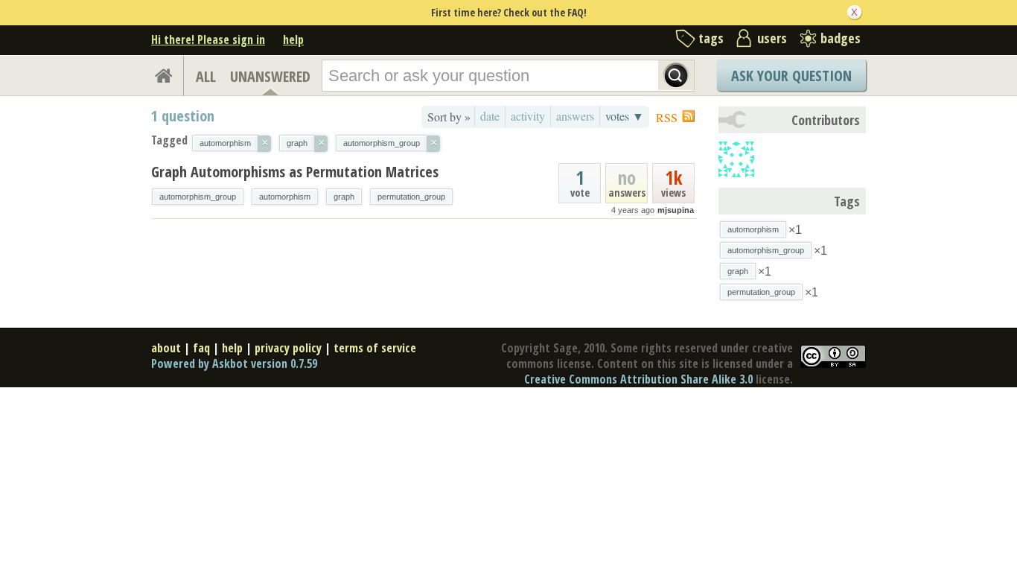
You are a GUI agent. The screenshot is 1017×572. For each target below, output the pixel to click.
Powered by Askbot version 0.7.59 (234, 363)
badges (840, 38)
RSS (667, 117)
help (293, 39)
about (166, 348)
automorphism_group (197, 196)
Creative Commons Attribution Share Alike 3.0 (638, 379)
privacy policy (288, 348)
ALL (206, 76)
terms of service (375, 348)
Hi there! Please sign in (208, 39)
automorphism (284, 196)
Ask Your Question (791, 76)
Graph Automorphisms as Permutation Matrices (295, 172)
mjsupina (675, 210)
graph (344, 196)
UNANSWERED (270, 76)
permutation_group (411, 196)
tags (711, 38)
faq (201, 348)
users (772, 38)
